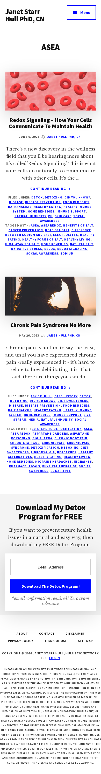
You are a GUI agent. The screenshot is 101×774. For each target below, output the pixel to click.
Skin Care (63, 216)
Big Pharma (42, 438)
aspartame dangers (50, 433)
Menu (85, 12)
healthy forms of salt (42, 239)
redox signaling (72, 249)
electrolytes (65, 235)
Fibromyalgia (43, 452)
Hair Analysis (20, 207)
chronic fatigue (25, 443)
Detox (37, 197)
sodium (67, 253)
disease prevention (43, 202)
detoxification (45, 447)
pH (50, 216)
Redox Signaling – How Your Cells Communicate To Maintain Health (50, 123)
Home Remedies (41, 211)
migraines (83, 461)
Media (33, 419)
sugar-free (61, 471)
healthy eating (48, 457)
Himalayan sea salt (22, 244)
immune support (70, 211)
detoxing (70, 447)
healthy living (77, 239)
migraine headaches (53, 461)
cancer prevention (26, 230)
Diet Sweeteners (72, 401)
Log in (54, 658)
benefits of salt (78, 225)
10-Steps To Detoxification (57, 429)
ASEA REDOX (51, 225)
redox (49, 249)
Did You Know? (77, 197)
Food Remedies (76, 202)
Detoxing (53, 197)
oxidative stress (26, 249)
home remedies (54, 244)
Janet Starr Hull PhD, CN (25, 15)
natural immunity (30, 216)
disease (16, 202)
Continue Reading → (50, 189)
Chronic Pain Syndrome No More (50, 324)
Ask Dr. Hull (41, 396)
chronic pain (53, 443)
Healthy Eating (47, 207)
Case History (66, 396)
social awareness (42, 253)
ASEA (35, 225)
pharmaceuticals (24, 466)
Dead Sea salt (57, 230)
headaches (66, 452)
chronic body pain (70, 438)
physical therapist (59, 466)
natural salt (81, 244)
